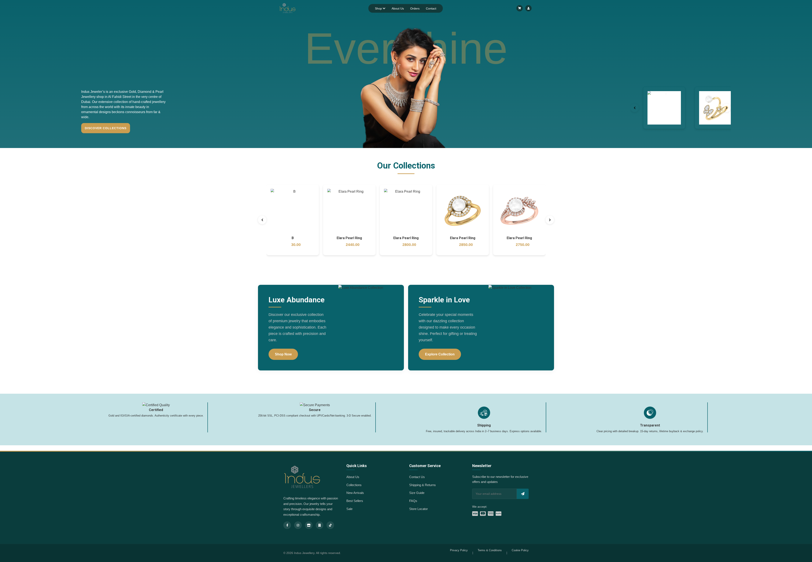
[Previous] (634, 108)
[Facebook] (287, 525)
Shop (379, 8)
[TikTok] (330, 525)
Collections (354, 485)
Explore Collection (440, 354)
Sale (349, 509)
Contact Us (417, 477)
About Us (398, 8)
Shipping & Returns (422, 485)
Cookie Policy (520, 550)
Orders (415, 8)
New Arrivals (355, 493)
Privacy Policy (459, 550)
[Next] (726, 108)
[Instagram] (298, 525)
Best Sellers (354, 501)
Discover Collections (105, 128)
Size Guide (416, 493)
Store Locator (418, 509)
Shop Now (283, 354)
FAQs (413, 501)
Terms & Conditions (490, 550)
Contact (431, 8)
